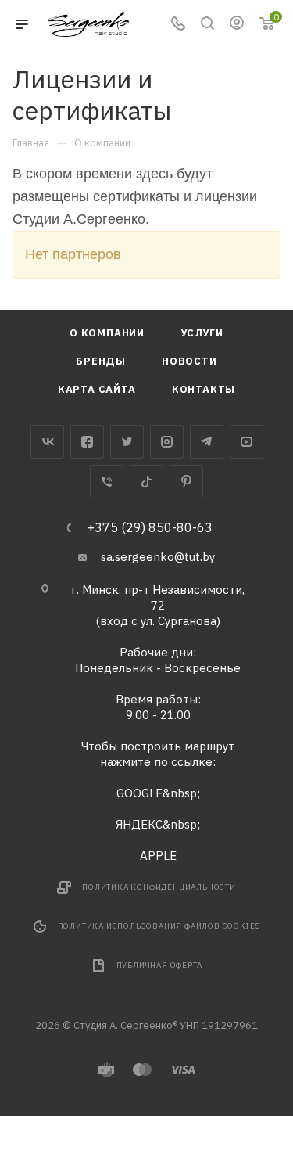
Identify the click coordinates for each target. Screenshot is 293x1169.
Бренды (101, 361)
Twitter (127, 442)
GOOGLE (139, 793)
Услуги (201, 333)
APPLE (158, 855)
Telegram (206, 442)
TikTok (146, 481)
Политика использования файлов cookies (159, 926)
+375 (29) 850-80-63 (150, 527)
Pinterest (186, 481)
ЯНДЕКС (139, 824)
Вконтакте (47, 442)
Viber (106, 481)
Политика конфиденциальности (159, 887)
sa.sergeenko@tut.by (158, 556)
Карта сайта (97, 389)
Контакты (203, 389)
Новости (189, 361)
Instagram (167, 442)
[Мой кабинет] (237, 24)
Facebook (87, 442)
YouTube (246, 442)
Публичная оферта (159, 965)
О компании (107, 333)
